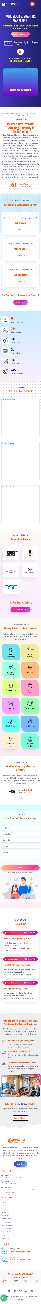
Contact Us (19, 302)
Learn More (20, 229)
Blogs (3, 1209)
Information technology (12, 933)
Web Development (8, 1215)
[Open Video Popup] (20, 52)
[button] (38, 4)
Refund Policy (6, 1232)
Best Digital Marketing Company (16, 988)
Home (3, 1202)
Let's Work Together (20, 609)
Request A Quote (19, 34)
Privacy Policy (6, 1229)
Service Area (6, 1238)
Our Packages (6, 1225)
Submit (20, 868)
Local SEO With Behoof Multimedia (17, 964)
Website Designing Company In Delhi (17, 938)
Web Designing (7, 1212)
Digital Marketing (7, 1219)
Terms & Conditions (8, 1235)
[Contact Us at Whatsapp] (4, 1296)
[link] (9, 1290)
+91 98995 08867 (11, 1184)
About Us (20, 1164)
